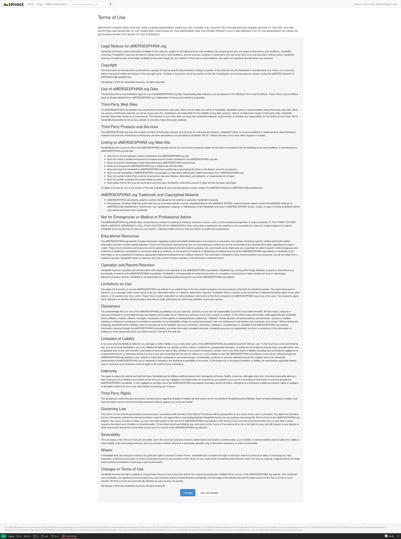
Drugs (39, 4)
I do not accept (209, 492)
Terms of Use (368, 4)
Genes (31, 4)
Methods (358, 4)
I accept (188, 492)
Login (395, 4)
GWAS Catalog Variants (56, 4)
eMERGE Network (383, 4)
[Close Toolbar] (398, 536)
